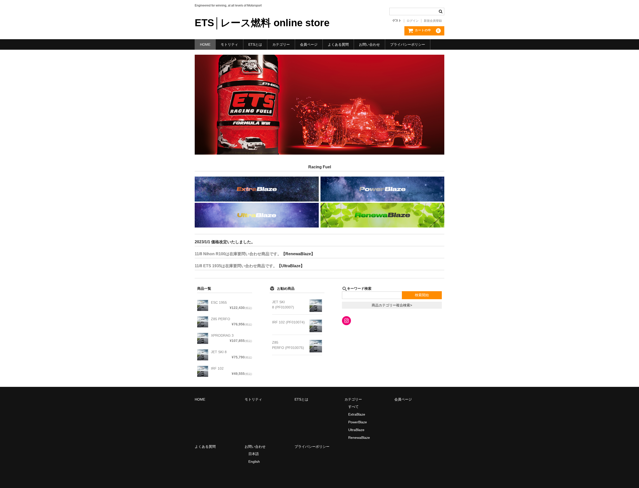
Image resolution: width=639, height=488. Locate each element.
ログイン (413, 20)
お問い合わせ (369, 44)
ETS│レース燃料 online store (262, 22)
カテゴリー (281, 44)
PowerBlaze (357, 422)
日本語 (253, 454)
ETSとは (255, 44)
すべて (353, 407)
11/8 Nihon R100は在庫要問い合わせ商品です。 (238, 254)
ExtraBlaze (356, 414)
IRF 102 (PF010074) (288, 322)
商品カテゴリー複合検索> (392, 305)
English (254, 462)
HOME (205, 44)
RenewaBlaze (359, 438)
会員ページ (309, 44)
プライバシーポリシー (407, 44)
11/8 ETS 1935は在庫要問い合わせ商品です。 (236, 266)
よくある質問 (338, 44)
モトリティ (229, 44)
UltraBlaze (356, 430)
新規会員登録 (433, 20)
